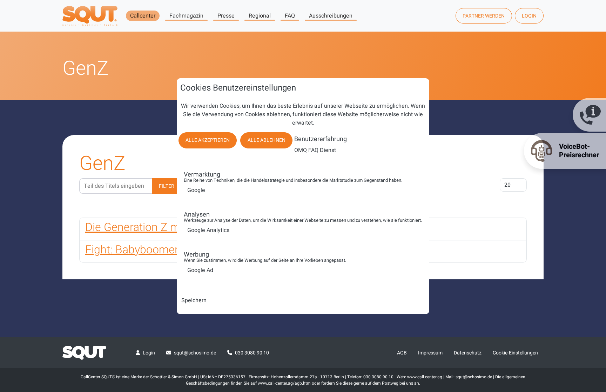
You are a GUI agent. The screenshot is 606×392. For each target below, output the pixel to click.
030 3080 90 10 (252, 353)
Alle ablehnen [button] (266, 140)
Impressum (430, 353)
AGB (402, 353)
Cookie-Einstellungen (515, 353)
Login (529, 16)
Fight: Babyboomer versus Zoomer (170, 249)
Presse (226, 16)
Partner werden (484, 16)
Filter (166, 186)
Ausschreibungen (330, 16)
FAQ (290, 16)
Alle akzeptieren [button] (208, 140)
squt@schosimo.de (195, 353)
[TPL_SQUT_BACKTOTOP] (591, 313)
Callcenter (142, 16)
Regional (260, 16)
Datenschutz (468, 353)
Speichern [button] (194, 300)
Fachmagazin (186, 16)
